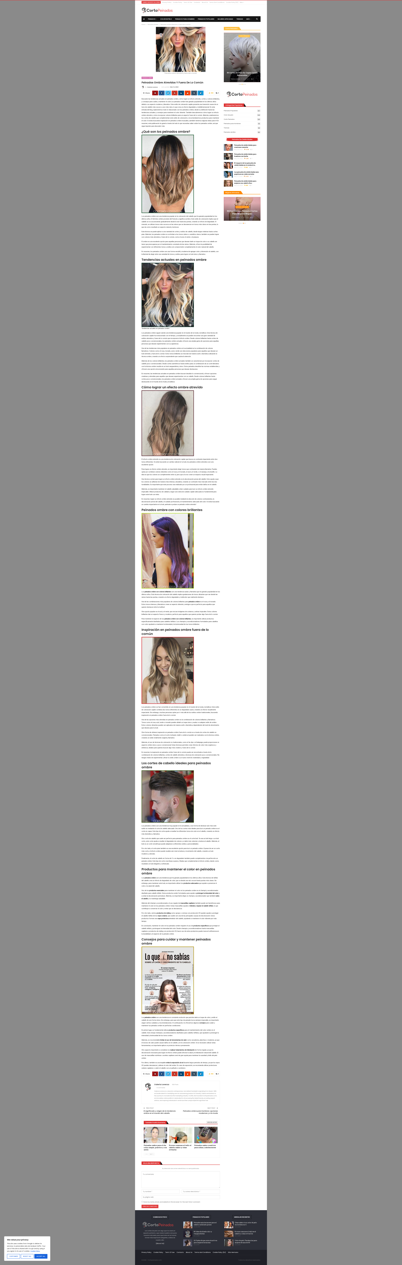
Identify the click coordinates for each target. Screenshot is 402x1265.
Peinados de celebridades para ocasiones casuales (245, 146)
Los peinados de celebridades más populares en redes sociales (246, 173)
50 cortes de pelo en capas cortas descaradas (242, 73)
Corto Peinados (244, 36)
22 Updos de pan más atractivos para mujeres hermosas (205, 1241)
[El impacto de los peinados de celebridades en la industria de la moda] (228, 165)
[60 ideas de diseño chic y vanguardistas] (187, 1234)
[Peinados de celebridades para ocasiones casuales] (228, 147)
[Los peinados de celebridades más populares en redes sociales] (228, 174)
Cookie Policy (35, 1251)
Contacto (197, 2)
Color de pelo (166, 19)
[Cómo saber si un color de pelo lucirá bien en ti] (228, 1225)
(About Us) (160, 1243)
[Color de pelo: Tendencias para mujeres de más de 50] (228, 1242)
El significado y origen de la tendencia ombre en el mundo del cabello (160, 1112)
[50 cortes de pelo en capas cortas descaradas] (242, 57)
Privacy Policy (166, 2)
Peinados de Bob (230, 132)
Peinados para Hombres (185, 19)
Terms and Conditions (216, 2)
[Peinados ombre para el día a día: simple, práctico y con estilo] (155, 1135)
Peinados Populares (206, 19)
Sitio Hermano (233, 1252)
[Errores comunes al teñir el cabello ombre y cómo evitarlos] (180, 1135)
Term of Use (188, 2)
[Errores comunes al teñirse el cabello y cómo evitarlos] (228, 1234)
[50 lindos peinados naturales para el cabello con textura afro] (242, 209)
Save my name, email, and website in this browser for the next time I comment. (171, 1202)
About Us (205, 2)
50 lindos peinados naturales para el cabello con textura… (242, 212)
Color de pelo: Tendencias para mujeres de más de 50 (246, 1241)
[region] (27, 1248)
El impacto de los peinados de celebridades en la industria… (245, 164)
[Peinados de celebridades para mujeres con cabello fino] (228, 183)
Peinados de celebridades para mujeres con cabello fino (245, 182)
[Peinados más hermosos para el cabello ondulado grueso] (187, 1225)
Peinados (151, 19)
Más (241, 2)
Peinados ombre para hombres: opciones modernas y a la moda (200, 1112)
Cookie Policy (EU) (232, 2)
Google (31, 1249)
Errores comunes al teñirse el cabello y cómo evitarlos (245, 1233)
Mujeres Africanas (225, 19)
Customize (13, 1256)
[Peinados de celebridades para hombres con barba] (228, 156)
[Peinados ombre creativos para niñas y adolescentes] (206, 1135)
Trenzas (239, 19)
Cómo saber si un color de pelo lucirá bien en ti (246, 1224)
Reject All (27, 1256)
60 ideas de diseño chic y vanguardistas (203, 1233)
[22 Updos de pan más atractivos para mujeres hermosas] (187, 1242)
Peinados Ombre (147, 78)
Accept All (41, 1256)
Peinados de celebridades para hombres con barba (245, 155)
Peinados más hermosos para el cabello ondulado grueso (205, 1224)
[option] (242, 58)
